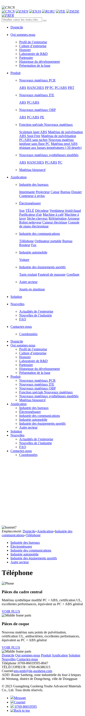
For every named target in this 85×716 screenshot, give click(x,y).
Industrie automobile (33, 252)
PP (47, 88)
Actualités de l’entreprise (36, 311)
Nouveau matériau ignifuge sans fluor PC (46, 142)
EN (26, 11)
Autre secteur (28, 282)
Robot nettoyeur (30, 222)
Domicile (16, 341)
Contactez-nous (21, 451)
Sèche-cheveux (37, 218)
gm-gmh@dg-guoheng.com (33, 671)
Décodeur (42, 210)
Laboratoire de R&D (33, 54)
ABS (22, 88)
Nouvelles (17, 435)
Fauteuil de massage (52, 274)
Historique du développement (39, 61)
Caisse (55, 192)
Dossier (76, 192)
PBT (71, 88)
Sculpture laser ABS (33, 132)
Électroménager (30, 203)
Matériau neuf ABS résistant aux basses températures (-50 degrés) (50, 145)
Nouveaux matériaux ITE (36, 95)
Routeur (24, 245)
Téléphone (26, 241)
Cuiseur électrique (54, 222)
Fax (33, 245)
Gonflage (72, 274)
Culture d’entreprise (32, 46)
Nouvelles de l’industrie (35, 315)
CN (12, 11)
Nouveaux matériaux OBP (37, 110)
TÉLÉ (30, 210)
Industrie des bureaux (34, 184)
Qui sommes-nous (22, 345)
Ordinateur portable (48, 241)
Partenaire (26, 58)
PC (51, 88)
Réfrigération (58, 218)
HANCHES (35, 88)
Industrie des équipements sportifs (42, 267)
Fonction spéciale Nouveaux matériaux (46, 124)
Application (18, 404)
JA (39, 11)
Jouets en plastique (32, 289)
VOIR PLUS (11, 611)
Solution (16, 431)
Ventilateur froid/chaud (65, 210)
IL (63, 11)
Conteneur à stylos (32, 196)
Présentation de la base (34, 65)
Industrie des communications (39, 233)
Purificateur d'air (30, 214)
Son (22, 210)
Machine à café (53, 214)
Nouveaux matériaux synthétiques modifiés (48, 155)
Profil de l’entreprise (33, 42)
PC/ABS (61, 88)
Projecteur (43, 192)
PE (42, 117)
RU (52, 11)
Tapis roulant (28, 274)
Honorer (25, 50)
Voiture (24, 260)
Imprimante (27, 192)
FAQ (22, 319)
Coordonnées (28, 334)
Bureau (65, 192)
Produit (15, 376)
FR (12, 15)
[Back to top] (20, 710)
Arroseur (73, 218)
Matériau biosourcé (32, 170)
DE (77, 11)
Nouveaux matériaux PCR (37, 80)
